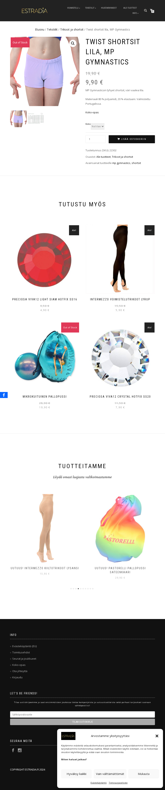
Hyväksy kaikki (76, 774)
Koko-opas (92, 112)
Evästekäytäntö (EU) (24, 646)
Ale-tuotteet (130, 8)
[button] (157, 736)
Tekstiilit (89, 8)
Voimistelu (72, 8)
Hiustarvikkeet (109, 8)
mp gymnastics (121, 163)
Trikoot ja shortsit (72, 29)
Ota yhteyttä (19, 671)
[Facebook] (4, 395)
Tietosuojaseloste (118, 782)
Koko (88, 124)
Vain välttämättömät (110, 774)
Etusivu (39, 29)
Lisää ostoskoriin (133, 139)
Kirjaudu (17, 677)
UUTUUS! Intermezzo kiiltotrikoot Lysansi (45, 568)
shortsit (136, 163)
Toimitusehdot (21, 652)
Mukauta (144, 774)
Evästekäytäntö (99, 782)
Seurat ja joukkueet (24, 658)
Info (134, 13)
